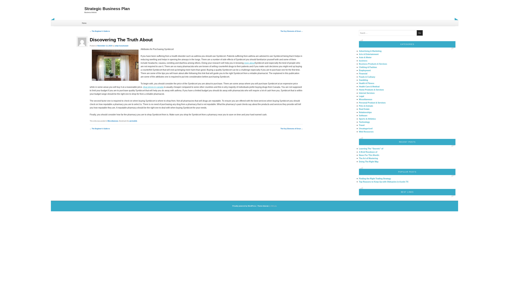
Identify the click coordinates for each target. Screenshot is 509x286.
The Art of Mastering (368, 158)
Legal (361, 96)
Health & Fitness (366, 83)
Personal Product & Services (372, 103)
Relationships (365, 112)
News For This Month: (369, 155)
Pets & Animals (366, 106)
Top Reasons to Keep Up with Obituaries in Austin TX (383, 182)
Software (363, 115)
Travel (362, 125)
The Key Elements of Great (291, 31)
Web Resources (366, 132)
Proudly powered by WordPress (244, 206)
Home (84, 23)
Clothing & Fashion (368, 67)
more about (249, 63)
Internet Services (367, 93)
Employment (365, 70)
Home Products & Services (371, 90)
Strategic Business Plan (107, 8)
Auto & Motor (365, 57)
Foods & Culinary (367, 77)
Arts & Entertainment (369, 54)
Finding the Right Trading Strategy (375, 178)
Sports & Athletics (367, 119)
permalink (133, 121)
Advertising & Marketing (370, 51)
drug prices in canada (153, 87)
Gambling (363, 80)
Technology (364, 122)
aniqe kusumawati (121, 46)
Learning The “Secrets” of (371, 149)
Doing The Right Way (368, 161)
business (363, 61)
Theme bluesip (262, 206)
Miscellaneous (112, 121)
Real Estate (364, 109)
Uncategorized (365, 128)
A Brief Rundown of (368, 152)
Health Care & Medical (369, 86)
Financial (363, 73)
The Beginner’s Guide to (100, 31)
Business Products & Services (373, 64)
